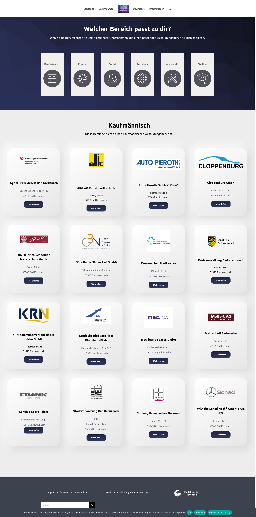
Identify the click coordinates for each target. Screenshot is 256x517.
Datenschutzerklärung (219, 512)
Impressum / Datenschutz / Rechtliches (68, 492)
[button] (166, 8)
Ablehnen (200, 512)
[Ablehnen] (252, 512)
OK (189, 512)
